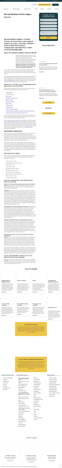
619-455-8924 (33, 459)
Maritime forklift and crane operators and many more (17, 112)
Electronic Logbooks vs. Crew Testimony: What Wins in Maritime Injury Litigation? (47, 90)
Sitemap (31, 466)
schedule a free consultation (45, 4)
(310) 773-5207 (56, 4)
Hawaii (37, 346)
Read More (41, 71)
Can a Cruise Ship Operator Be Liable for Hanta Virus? (48, 64)
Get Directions (10, 460)
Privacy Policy (26, 466)
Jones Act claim (24, 81)
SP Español (34, 4)
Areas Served (27, 9)
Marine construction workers (12, 109)
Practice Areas (16, 9)
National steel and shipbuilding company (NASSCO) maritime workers (20, 110)
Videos (42, 9)
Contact (56, 9)
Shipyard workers (9, 99)
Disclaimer (35, 466)
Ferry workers (8, 103)
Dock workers (8, 96)
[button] (48, 102)
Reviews (49, 9)
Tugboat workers (9, 105)
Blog (36, 9)
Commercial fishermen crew (11, 98)
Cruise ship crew (9, 92)
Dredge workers (9, 107)
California (11, 346)
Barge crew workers (10, 101)
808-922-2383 (11, 80)
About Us (6, 9)
